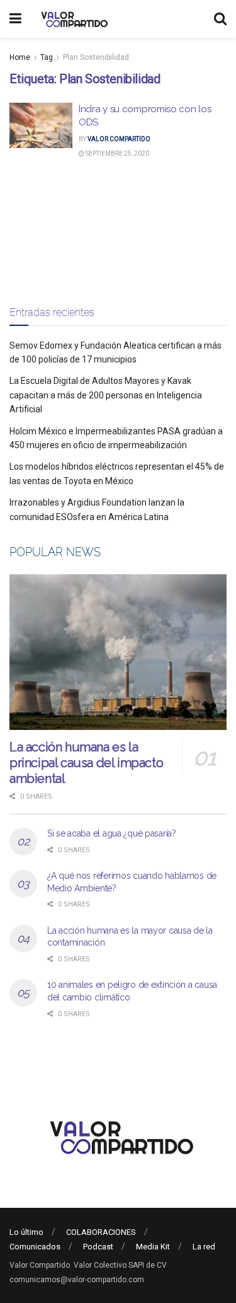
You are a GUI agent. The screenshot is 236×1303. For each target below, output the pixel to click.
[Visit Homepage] (72, 19)
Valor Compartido (118, 139)
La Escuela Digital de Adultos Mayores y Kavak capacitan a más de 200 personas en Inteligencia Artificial (105, 395)
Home (19, 57)
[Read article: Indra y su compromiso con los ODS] (40, 125)
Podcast (98, 1246)
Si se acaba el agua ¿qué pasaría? (111, 833)
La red (204, 1246)
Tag (46, 57)
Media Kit (153, 1246)
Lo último (26, 1232)
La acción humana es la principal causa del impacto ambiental (86, 762)
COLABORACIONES (101, 1232)
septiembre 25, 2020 (116, 153)
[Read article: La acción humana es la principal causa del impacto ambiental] (118, 652)
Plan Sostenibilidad (96, 57)
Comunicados (34, 1246)
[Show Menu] (15, 19)
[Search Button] (220, 19)
